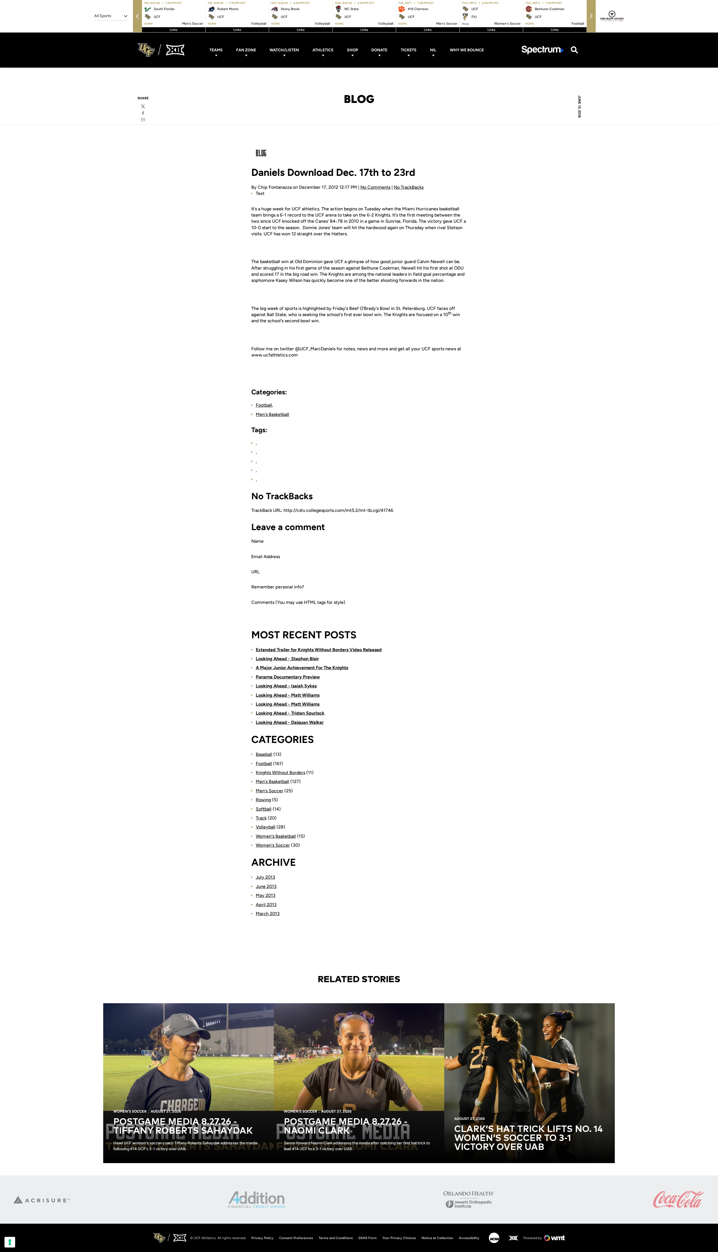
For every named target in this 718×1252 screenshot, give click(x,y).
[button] (137, 16)
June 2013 (266, 886)
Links (174, 30)
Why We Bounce (467, 50)
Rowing (263, 799)
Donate (379, 50)
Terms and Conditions (336, 1238)
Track (261, 818)
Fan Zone (246, 50)
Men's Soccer (269, 790)
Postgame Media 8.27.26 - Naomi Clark (346, 1127)
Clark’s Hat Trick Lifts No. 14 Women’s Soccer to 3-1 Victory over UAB (528, 1138)
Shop (352, 50)
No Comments (375, 187)
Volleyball (265, 827)
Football (264, 405)
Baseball (264, 754)
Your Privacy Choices (399, 1238)
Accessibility (469, 1238)
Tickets (408, 50)
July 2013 (265, 877)
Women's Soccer (273, 845)
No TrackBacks (409, 187)
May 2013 (265, 895)
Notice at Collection (437, 1238)
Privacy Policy (262, 1238)
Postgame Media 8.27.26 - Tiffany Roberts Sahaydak (183, 1127)
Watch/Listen (284, 50)
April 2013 (266, 904)
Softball (263, 809)
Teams (216, 50)
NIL (433, 50)
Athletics (322, 50)
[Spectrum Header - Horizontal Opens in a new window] (543, 50)
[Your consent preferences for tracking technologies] (9, 1242)
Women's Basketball (276, 836)
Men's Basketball (272, 414)
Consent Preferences (296, 1238)
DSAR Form (367, 1238)
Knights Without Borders (280, 772)
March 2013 (268, 913)
